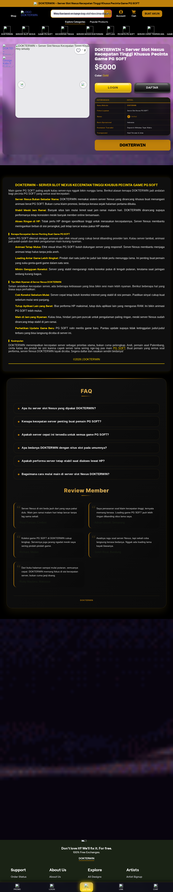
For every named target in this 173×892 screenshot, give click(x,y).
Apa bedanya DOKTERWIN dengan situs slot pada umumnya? (64, 447)
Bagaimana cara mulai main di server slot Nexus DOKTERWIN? (65, 474)
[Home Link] (32, 14)
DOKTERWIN (133, 145)
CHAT (155, 889)
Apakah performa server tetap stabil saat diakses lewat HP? (63, 461)
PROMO (17, 889)
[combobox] (77, 13)
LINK (121, 889)
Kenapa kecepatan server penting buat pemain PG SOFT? (61, 421)
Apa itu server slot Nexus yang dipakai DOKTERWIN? (59, 408)
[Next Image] (83, 84)
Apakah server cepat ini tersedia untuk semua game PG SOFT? (65, 434)
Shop (13, 16)
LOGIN (113, 87)
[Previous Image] (21, 84)
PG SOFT (119, 348)
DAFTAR (152, 87)
